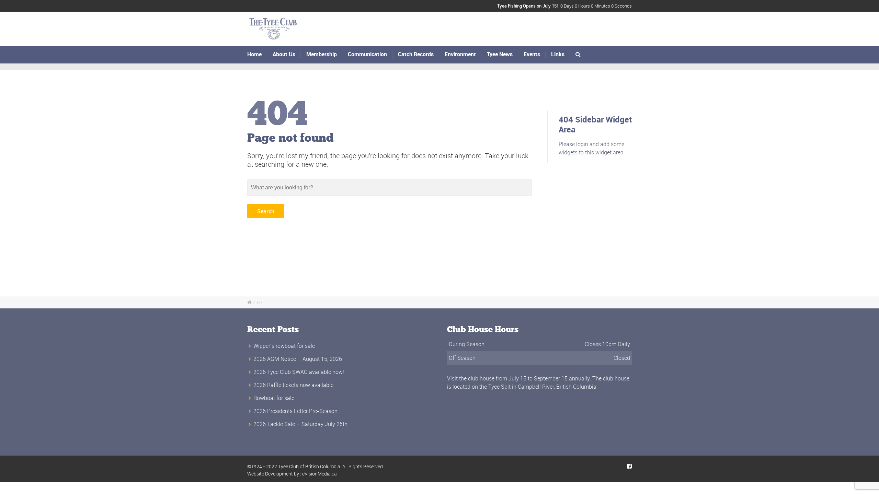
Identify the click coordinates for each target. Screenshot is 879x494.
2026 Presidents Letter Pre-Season (295, 411)
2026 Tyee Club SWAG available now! (298, 372)
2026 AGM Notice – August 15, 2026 (297, 359)
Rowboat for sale (273, 398)
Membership (321, 54)
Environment (460, 54)
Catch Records (416, 54)
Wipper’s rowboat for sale (284, 346)
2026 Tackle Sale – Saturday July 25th (300, 424)
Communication (367, 54)
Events (532, 54)
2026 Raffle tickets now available (293, 385)
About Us (284, 54)
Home (254, 54)
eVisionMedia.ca (319, 473)
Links (557, 54)
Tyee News (500, 54)
